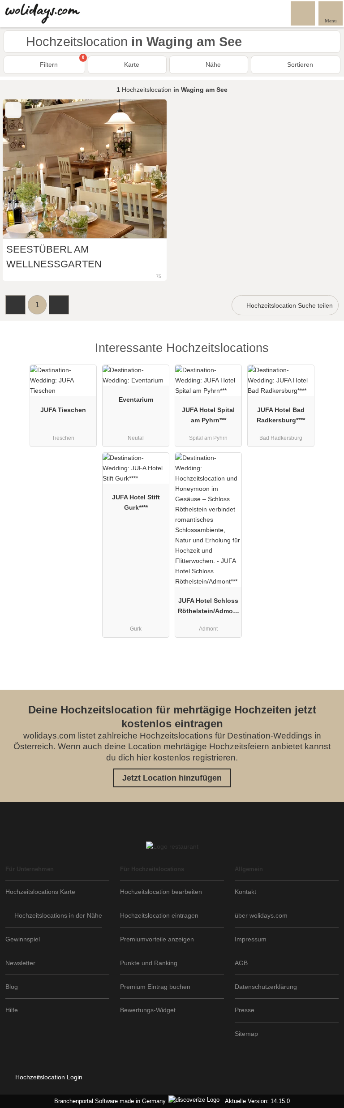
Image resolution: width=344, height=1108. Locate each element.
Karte (130, 64)
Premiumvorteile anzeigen (157, 939)
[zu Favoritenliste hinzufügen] (13, 110)
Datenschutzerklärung (266, 986)
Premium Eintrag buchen (155, 986)
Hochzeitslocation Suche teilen (289, 305)
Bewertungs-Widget (148, 1010)
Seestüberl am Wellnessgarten (54, 256)
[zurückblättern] (25, 169)
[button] (15, 304)
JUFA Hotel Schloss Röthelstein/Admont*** (208, 607)
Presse (244, 1010)
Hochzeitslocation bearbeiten (161, 891)
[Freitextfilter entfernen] (303, 13)
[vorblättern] (144, 169)
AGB (241, 962)
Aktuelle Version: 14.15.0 (257, 1101)
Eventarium (136, 399)
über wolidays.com (261, 915)
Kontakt (245, 891)
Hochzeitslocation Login (47, 1077)
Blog (11, 986)
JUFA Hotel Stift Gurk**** (136, 502)
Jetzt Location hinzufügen (172, 777)
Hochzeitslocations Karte (40, 891)
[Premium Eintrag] (325, 355)
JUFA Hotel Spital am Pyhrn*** (208, 415)
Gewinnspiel (22, 939)
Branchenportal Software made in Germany (108, 1101)
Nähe (212, 64)
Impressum (251, 939)
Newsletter (20, 962)
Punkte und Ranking (148, 962)
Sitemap (246, 1033)
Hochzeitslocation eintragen (159, 915)
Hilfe (11, 1010)
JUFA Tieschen (63, 409)
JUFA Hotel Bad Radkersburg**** (281, 415)
